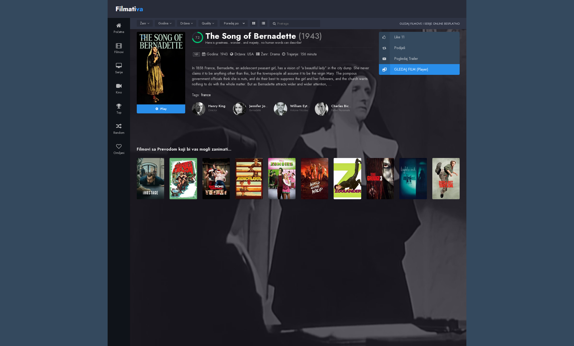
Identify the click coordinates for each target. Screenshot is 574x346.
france (206, 94)
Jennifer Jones (259, 106)
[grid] (253, 23)
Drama (275, 54)
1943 (224, 54)
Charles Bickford (344, 106)
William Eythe (300, 106)
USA (250, 54)
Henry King (216, 106)
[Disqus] (298, 268)
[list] (263, 23)
